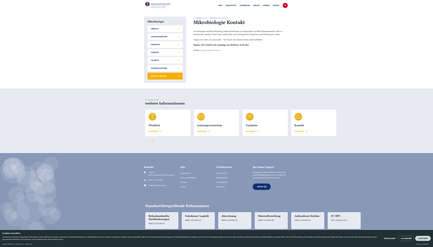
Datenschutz (19, 244)
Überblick (155, 29)
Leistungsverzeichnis (159, 37)
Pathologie (220, 187)
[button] (285, 5)
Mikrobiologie (201, 18)
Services (256, 5)
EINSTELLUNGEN (389, 238)
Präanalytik (155, 45)
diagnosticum (231, 5)
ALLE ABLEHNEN (406, 238)
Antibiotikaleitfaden (159, 68)
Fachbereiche (245, 5)
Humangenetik (222, 182)
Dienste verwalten (422, 244)
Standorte (155, 52)
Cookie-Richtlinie (8, 244)
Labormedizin (221, 173)
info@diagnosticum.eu (210, 50)
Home (220, 5)
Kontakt (276, 5)
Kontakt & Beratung (159, 76)
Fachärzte (155, 60)
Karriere (266, 5)
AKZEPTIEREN (423, 238)
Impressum (28, 244)
